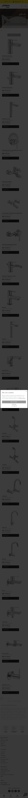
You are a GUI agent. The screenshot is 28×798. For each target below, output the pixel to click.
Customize (14, 401)
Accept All (14, 405)
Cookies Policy (21, 398)
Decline (14, 404)
